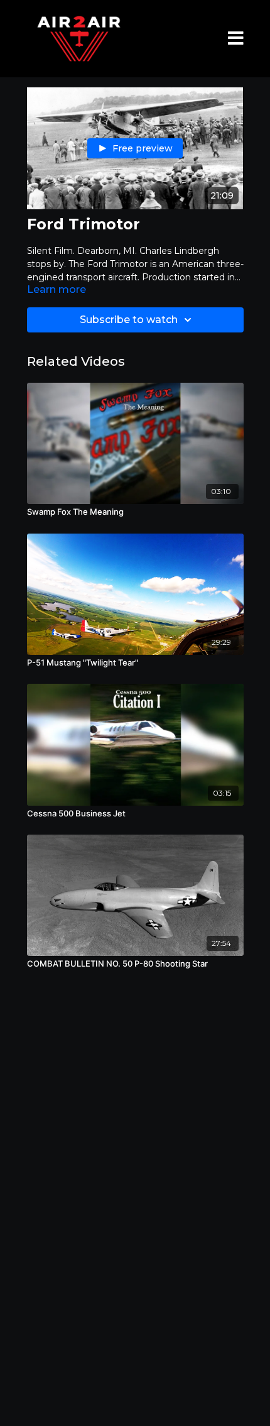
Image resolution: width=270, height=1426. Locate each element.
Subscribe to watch (129, 320)
